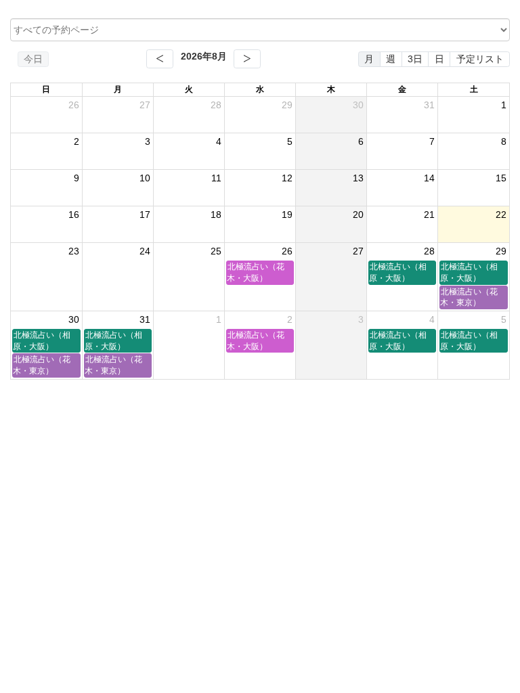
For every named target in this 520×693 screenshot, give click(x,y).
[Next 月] (247, 58)
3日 (415, 58)
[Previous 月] (159, 58)
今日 (33, 58)
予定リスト (480, 58)
